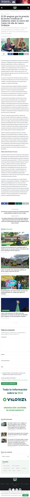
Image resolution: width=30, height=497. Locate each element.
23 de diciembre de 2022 (6, 36)
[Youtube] (20, 489)
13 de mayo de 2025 (5, 252)
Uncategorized (7, 13)
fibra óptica (24, 468)
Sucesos (12, 483)
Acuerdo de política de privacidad (8, 378)
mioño (14, 470)
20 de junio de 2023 (11, 436)
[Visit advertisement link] (15, 2)
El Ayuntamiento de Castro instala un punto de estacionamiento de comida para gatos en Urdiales (14, 292)
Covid (13, 468)
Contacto (15, 485)
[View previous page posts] (14, 323)
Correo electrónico (5, 360)
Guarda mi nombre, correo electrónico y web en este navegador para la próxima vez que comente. (13, 373)
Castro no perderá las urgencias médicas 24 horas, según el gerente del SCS (13, 270)
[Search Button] (28, 8)
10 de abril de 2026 (11, 446)
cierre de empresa (16, 465)
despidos (18, 468)
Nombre (3, 354)
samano (18, 470)
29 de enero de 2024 (5, 273)
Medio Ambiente (5, 287)
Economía (3, 483)
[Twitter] (13, 489)
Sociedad (17, 483)
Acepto (25, 495)
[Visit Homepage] (15, 7)
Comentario (4, 337)
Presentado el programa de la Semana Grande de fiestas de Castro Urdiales (18, 433)
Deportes (26, 483)
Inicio (2, 13)
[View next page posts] (16, 323)
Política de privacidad (22, 380)
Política (7, 483)
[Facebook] (10, 489)
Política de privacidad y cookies (14, 495)
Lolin (10, 470)
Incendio (5, 470)
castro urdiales (6, 465)
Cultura (22, 483)
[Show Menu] (1, 8)
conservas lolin (6, 468)
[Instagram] (16, 489)
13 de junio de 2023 (11, 430)
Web (2, 366)
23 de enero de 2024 (5, 295)
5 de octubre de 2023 (5, 318)
